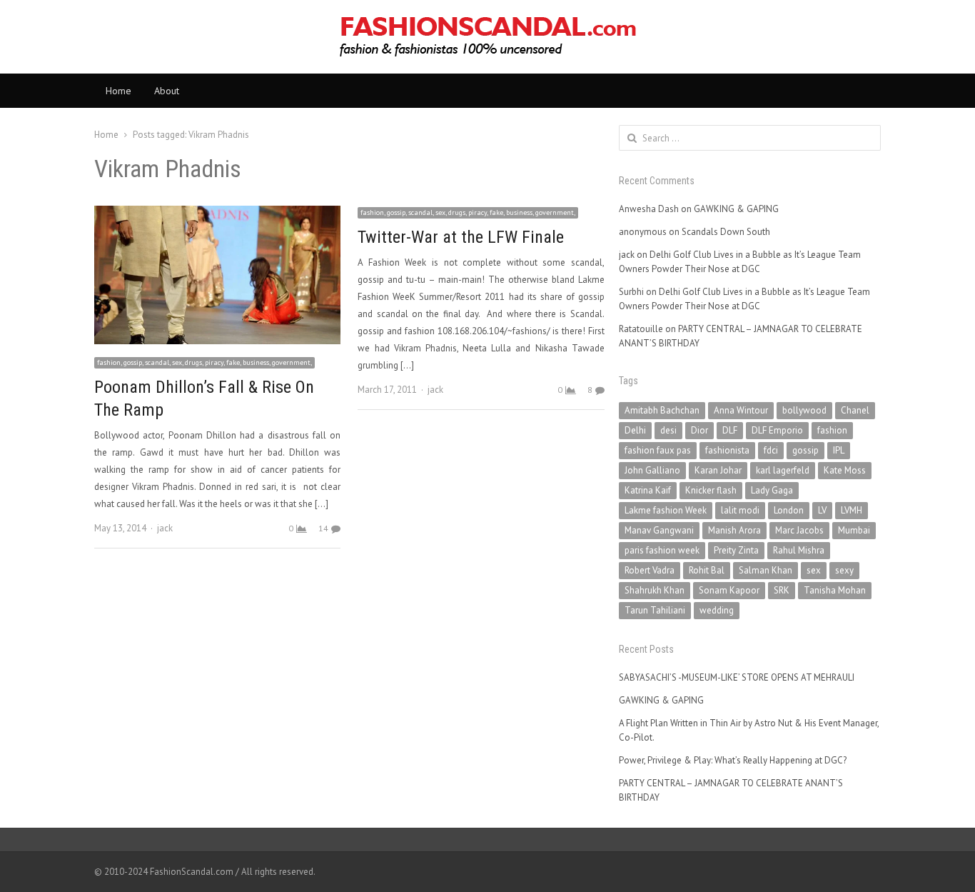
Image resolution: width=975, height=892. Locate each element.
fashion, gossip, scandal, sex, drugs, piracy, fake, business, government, (204, 362)
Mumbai (854, 530)
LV (822, 510)
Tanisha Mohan (835, 590)
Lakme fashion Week (666, 510)
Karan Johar (718, 470)
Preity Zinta (736, 550)
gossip (805, 450)
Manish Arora (734, 530)
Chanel (855, 410)
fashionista (727, 450)
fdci (771, 450)
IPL (838, 450)
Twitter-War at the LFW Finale (461, 237)
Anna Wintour (741, 410)
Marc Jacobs (799, 530)
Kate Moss (845, 470)
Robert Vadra (650, 570)
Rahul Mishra (798, 550)
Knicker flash (711, 490)
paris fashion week (662, 550)
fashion (832, 430)
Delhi (635, 430)
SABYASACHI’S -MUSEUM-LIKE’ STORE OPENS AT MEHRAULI (736, 677)
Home (118, 90)
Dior (699, 430)
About (166, 90)
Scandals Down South (726, 232)
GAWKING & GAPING (736, 209)
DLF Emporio (777, 430)
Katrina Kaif (648, 490)
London (789, 510)
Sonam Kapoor (729, 590)
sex (814, 570)
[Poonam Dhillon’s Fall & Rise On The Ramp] (217, 214)
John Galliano (652, 470)
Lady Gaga (772, 490)
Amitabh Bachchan (662, 410)
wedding (716, 610)
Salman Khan (765, 570)
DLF (729, 430)
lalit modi (740, 510)
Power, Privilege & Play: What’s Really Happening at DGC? (733, 760)
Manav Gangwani (659, 530)
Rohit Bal (706, 570)
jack (165, 528)
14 (323, 528)
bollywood (804, 410)
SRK (781, 590)
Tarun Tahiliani (655, 610)
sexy (844, 570)
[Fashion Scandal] (487, 36)
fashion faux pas (658, 450)
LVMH (851, 510)
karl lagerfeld (782, 470)
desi (668, 430)
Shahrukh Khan (654, 590)
